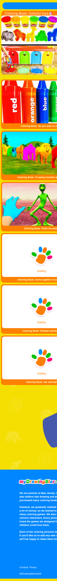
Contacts (24, 567)
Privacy (33, 567)
